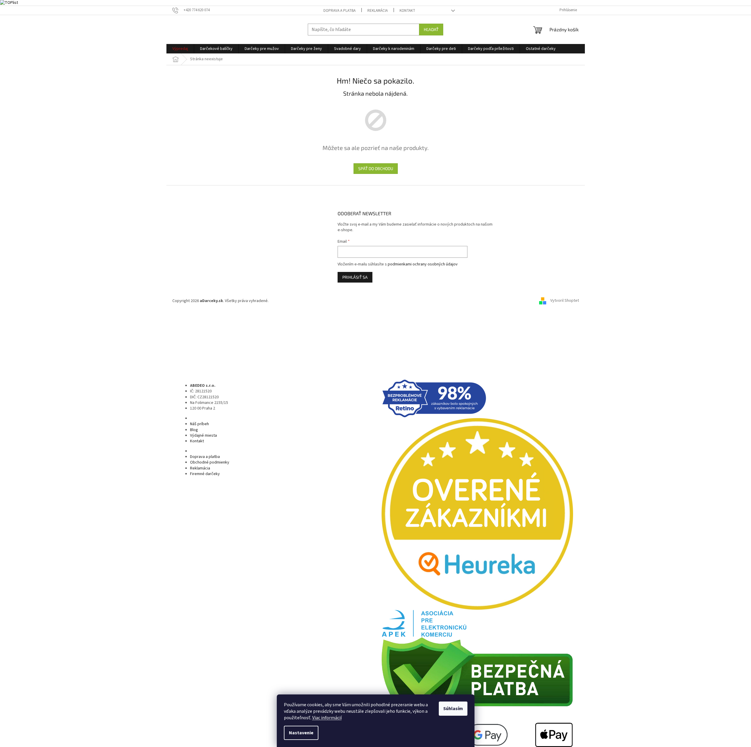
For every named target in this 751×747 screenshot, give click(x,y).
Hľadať (431, 29)
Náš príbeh (199, 424)
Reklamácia (377, 10)
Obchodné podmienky (209, 462)
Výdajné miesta (203, 435)
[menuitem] (180, 48)
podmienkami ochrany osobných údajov (423, 264)
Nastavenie (301, 733)
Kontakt (407, 10)
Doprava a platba (339, 10)
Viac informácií (327, 718)
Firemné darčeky (205, 474)
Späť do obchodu (375, 168)
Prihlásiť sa (355, 277)
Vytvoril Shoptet (564, 301)
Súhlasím (453, 708)
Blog (194, 430)
